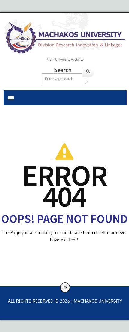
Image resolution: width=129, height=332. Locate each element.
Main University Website (65, 59)
